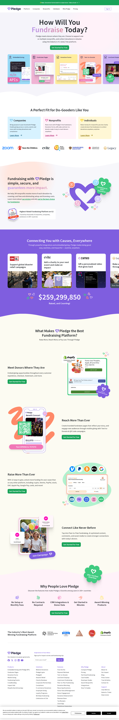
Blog (102, 675)
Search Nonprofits (87, 683)
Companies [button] (36, 9)
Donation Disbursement (65, 696)
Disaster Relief (40, 677)
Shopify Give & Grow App (15, 688)
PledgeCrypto (40, 672)
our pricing (26, 199)
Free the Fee (61, 670)
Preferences (78, 713)
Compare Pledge (86, 670)
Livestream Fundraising (64, 680)
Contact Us (104, 683)
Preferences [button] (36, 714)
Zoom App (60, 703)
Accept (109, 713)
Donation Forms (13, 675)
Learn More (14, 135)
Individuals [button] (56, 9)
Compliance (40, 685)
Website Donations (42, 670)
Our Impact (105, 672)
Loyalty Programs (41, 693)
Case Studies (85, 677)
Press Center (105, 677)
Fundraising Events (14, 680)
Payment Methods (63, 672)
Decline (94, 713)
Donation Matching (63, 685)
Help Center (105, 695)
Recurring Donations (64, 688)
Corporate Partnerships (43, 683)
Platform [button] (27, 9)
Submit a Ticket (106, 692)
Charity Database (41, 680)
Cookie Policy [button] (65, 712)
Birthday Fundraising (42, 696)
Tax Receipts (61, 701)
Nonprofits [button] (46, 9)
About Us (104, 670)
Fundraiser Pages (13, 672)
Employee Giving (41, 690)
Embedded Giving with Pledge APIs (19, 670)
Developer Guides (86, 680)
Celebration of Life (42, 698)
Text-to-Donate (62, 675)
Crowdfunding (12, 683)
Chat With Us (105, 690)
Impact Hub (11, 685)
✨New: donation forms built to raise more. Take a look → (59, 3)
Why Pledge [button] (66, 9)
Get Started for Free (59, 47)
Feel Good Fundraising (88, 675)
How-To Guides (86, 688)
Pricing (75, 9)
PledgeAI (39, 675)
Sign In (108, 9)
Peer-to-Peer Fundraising (65, 683)
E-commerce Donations (43, 688)
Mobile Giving (12, 677)
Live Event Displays (63, 677)
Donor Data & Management (66, 690)
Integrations (85, 685)
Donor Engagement (63, 693)
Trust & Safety (105, 680)
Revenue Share (62, 698)
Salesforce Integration (64, 706)
